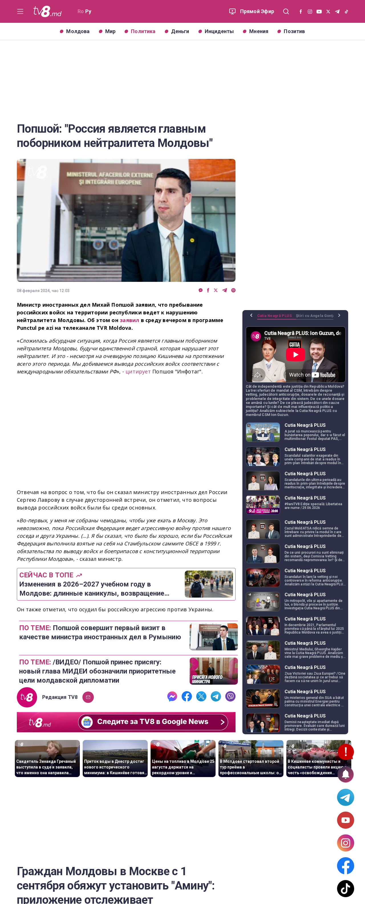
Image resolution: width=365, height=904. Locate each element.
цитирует (138, 371)
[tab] (276, 318)
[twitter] (216, 290)
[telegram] (224, 290)
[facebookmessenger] (200, 290)
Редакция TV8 (60, 697)
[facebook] (208, 290)
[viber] (233, 290)
